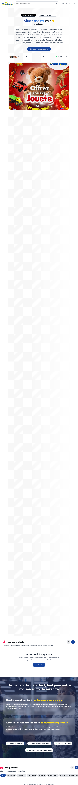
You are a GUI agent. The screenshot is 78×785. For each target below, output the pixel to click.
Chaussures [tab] (21, 775)
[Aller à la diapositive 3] (64, 106)
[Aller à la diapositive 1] (60, 106)
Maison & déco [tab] (52, 775)
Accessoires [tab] (11, 775)
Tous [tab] (3, 775)
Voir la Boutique (39, 665)
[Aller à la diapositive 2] (62, 106)
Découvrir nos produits (39, 49)
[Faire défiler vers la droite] (73, 642)
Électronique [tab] (32, 775)
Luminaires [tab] (42, 775)
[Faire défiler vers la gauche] (68, 642)
